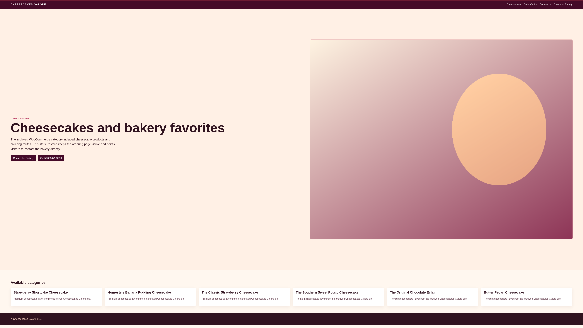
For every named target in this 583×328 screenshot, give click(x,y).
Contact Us (546, 4)
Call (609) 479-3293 (51, 158)
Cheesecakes (514, 4)
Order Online (530, 4)
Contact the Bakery (23, 158)
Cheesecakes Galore (28, 4)
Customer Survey (563, 4)
